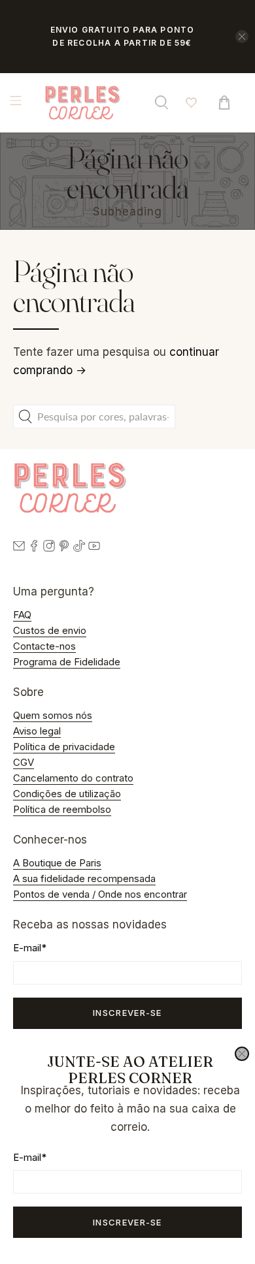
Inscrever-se (127, 1222)
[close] (241, 1053)
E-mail (29, 1157)
